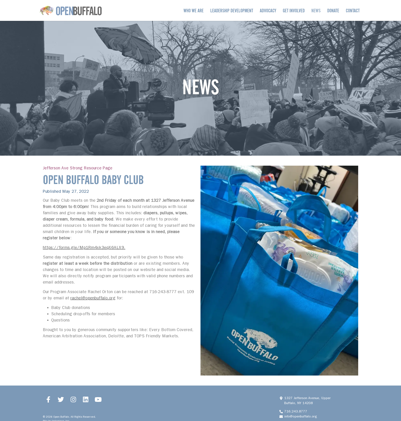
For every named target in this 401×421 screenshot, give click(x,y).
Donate (333, 11)
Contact (353, 11)
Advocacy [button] (268, 11)
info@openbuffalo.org (300, 416)
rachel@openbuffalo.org (92, 298)
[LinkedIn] (85, 399)
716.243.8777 (295, 411)
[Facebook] (48, 399)
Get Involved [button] (294, 11)
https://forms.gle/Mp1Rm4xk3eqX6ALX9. (84, 247)
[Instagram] (73, 399)
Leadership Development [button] (231, 11)
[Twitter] (61, 399)
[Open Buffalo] (71, 10)
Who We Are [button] (194, 11)
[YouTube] (98, 399)
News (316, 11)
